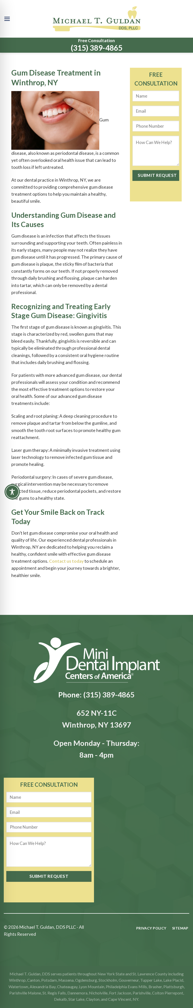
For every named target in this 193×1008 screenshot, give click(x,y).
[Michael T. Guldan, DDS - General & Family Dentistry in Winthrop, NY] (96, 18)
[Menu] (7, 18)
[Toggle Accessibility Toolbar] (12, 492)
